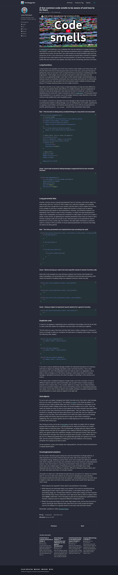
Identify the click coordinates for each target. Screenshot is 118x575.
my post (73, 402)
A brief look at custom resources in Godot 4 (46, 539)
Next (82, 526)
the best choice (63, 509)
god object (64, 424)
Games (88, 3)
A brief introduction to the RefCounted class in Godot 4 (75, 539)
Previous (54, 526)
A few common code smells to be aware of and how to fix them (66, 9)
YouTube (30, 569)
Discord (45, 569)
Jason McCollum (26, 15)
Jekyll (39, 571)
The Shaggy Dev (29, 3)
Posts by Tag (79, 3)
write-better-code (58, 514)
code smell (44, 49)
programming (48, 514)
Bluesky (37, 569)
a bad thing (79, 93)
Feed (51, 569)
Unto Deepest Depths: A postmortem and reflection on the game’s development (59, 542)
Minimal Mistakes (45, 571)
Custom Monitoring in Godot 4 (89, 538)
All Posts (69, 3)
